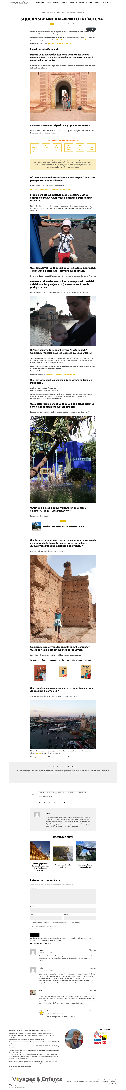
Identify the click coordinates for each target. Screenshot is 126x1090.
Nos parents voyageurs (93, 1081)
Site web (66, 914)
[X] (101, 1079)
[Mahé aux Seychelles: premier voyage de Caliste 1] (36, 526)
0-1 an (42, 792)
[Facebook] (101, 2)
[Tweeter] (44, 802)
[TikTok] (112, 1079)
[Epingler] (49, 802)
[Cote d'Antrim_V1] (63, 851)
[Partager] (39, 802)
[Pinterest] (105, 2)
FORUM (56, 1050)
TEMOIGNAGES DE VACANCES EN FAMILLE (40, 1050)
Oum (40, 991)
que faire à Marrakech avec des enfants (61, 375)
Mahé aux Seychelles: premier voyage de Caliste (63, 526)
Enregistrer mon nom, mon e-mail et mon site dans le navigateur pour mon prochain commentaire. (57, 922)
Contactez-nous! (79, 1081)
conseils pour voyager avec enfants (33, 1039)
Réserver (64, 3)
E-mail (32, 914)
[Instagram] (103, 2)
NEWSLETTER (17, 1052)
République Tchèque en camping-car (85, 866)
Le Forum (113, 1081)
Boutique (96, 3)
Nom (31, 906)
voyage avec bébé (46, 796)
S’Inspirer (56, 3)
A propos (69, 1081)
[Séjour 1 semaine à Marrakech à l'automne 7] (40, 666)
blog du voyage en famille (31, 1030)
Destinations (40, 3)
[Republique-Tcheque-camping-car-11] (86, 851)
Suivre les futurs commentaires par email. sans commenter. (48, 929)
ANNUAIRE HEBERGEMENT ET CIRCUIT (47, 1046)
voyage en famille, (42, 1033)
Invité (47, 813)
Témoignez (105, 1081)
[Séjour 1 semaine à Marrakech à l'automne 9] (86, 666)
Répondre (92, 950)
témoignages (81, 792)
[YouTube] (109, 1079)
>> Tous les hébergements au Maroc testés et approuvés (50, 189)
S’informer (73, 3)
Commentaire (34, 888)
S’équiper (81, 3)
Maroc (51, 24)
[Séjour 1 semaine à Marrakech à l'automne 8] (63, 666)
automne (71, 792)
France (49, 3)
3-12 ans (61, 792)
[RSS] (107, 2)
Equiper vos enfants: (15, 1042)
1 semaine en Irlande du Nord (63, 866)
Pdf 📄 (91, 29)
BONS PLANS (89, 3)
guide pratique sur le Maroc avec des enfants (71, 40)
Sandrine (50, 1011)
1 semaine (51, 792)
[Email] (59, 802)
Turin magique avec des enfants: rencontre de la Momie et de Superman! (40, 867)
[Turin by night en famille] (40, 850)
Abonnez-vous (54, 929)
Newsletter (112, 1083)
